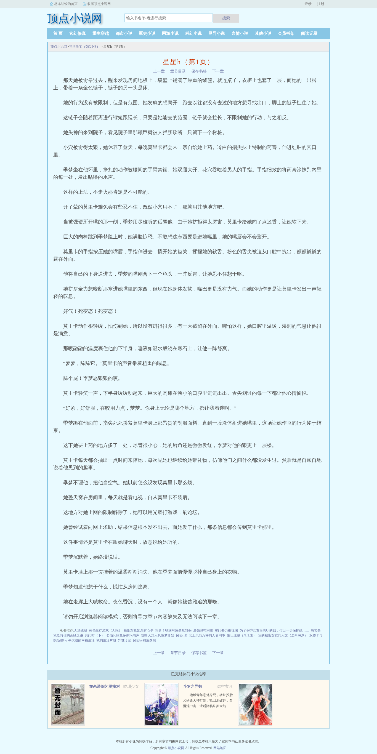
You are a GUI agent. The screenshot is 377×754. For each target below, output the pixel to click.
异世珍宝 (124, 640)
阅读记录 (309, 33)
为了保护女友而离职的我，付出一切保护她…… (274, 630)
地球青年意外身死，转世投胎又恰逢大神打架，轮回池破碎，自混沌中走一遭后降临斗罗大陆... (208, 700)
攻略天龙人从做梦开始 (157, 635)
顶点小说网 (59, 47)
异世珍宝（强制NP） (84, 47)
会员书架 (286, 33)
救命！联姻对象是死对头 (173, 630)
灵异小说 (216, 33)
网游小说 (170, 33)
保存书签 (199, 71)
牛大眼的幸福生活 (81, 640)
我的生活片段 (106, 640)
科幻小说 (193, 33)
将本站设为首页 (66, 4)
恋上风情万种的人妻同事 (207, 635)
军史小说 (147, 33)
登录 (308, 4)
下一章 (218, 71)
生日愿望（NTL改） (241, 635)
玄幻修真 (77, 33)
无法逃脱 (80, 630)
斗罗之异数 (192, 686)
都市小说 (124, 33)
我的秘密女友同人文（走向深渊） (283, 635)
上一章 (159, 71)
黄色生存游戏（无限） (105, 630)
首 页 (58, 33)
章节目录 (178, 71)
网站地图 (220, 748)
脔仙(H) (181, 635)
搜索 (226, 18)
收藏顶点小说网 (99, 4)
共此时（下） (95, 635)
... (97, 695)
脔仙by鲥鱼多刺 (144, 640)
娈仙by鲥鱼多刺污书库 (122, 635)
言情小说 (240, 33)
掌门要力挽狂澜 (226, 630)
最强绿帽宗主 (203, 630)
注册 (320, 4)
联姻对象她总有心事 (138, 630)
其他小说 (263, 33)
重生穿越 (100, 33)
